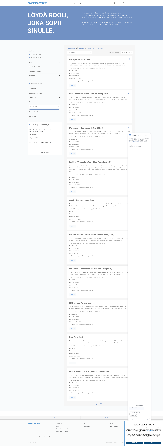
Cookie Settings (151, 431)
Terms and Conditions (136, 433)
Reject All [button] (153, 442)
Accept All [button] (134, 442)
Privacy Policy (150, 430)
